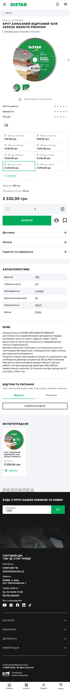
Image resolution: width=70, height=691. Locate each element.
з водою (39, 291)
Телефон (10, 508)
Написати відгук (35, 406)
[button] (68, 59)
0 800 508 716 (10, 568)
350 (37, 277)
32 (36, 298)
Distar (38, 312)
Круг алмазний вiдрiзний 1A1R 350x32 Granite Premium (12, 454)
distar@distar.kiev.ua (13, 571)
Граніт (38, 305)
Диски (9, 13)
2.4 (37, 284)
